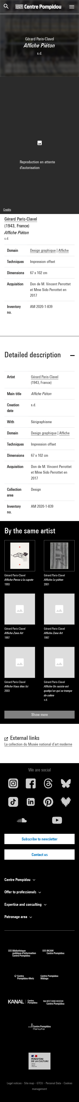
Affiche (63, 250)
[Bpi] (25, 955)
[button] (39, 355)
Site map (29, 1083)
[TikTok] (13, 803)
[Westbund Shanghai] (57, 1006)
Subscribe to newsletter (39, 839)
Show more (39, 714)
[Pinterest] (48, 803)
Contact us (40, 854)
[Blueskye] (66, 785)
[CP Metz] (27, 981)
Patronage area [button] (16, 916)
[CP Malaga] (53, 981)
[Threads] (48, 785)
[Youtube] (57, 822)
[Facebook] (31, 785)
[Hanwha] (39, 1031)
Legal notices (14, 1083)
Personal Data (54, 1083)
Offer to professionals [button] (20, 892)
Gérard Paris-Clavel (20, 219)
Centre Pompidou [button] (17, 879)
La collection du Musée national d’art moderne (38, 744)
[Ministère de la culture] (39, 1061)
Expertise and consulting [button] (23, 904)
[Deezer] (66, 803)
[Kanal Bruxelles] (25, 1006)
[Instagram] (13, 785)
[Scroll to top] (69, 1092)
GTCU (40, 1083)
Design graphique (43, 250)
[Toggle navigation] (71, 7)
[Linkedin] (31, 803)
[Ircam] (56, 955)
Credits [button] (7, 209)
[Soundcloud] (22, 822)
